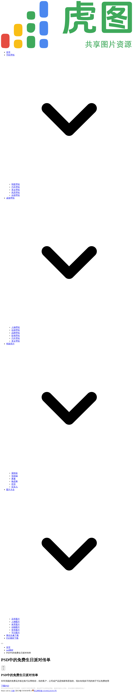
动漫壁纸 (15, 195)
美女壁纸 (15, 190)
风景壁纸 (15, 192)
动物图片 (15, 627)
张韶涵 (14, 476)
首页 (8, 52)
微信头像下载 (12, 635)
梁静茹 (14, 473)
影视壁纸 (15, 335)
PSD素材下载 (12, 638)
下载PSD (5, 686)
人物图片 (15, 622)
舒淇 (13, 484)
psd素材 (9, 650)
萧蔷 (13, 479)
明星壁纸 (15, 184)
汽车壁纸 (15, 187)
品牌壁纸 (15, 333)
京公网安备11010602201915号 (45, 691)
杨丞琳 (14, 481)
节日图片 (15, 633)
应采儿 (14, 487)
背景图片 (15, 630)
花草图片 (15, 619)
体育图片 (15, 624)
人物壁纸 (15, 327)
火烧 (13, 691)
